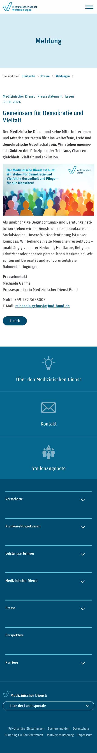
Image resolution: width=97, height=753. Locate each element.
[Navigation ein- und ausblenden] (89, 7)
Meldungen (62, 76)
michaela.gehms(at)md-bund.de (42, 305)
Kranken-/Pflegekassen (22, 526)
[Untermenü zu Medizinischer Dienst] (83, 580)
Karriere (11, 662)
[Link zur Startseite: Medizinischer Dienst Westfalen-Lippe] (21, 6)
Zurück (15, 320)
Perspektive (14, 635)
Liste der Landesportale (28, 705)
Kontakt (49, 424)
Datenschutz (81, 728)
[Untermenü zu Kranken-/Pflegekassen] (83, 526)
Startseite (29, 76)
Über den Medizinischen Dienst (48, 379)
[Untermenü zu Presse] (83, 608)
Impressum (84, 735)
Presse (45, 76)
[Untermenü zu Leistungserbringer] (83, 553)
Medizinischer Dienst (21, 580)
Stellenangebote (49, 468)
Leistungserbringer (19, 553)
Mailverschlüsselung (60, 735)
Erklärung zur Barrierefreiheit (24, 735)
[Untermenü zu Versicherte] (83, 499)
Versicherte (14, 499)
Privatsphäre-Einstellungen (26, 728)
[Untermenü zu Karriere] (83, 662)
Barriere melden (58, 728)
